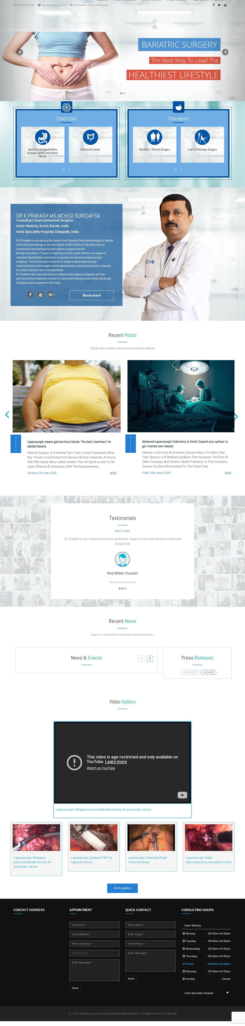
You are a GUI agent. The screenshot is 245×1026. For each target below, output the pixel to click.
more (113, 473)
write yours (122, 531)
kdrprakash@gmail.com (54, 5)
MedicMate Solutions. (127, 1018)
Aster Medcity (193, 930)
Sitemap (172, 1018)
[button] (18, 50)
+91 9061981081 (25, 5)
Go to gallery (122, 893)
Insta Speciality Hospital (199, 997)
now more (92, 295)
